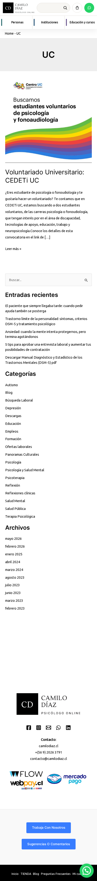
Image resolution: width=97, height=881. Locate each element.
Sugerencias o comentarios (48, 844)
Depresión (13, 408)
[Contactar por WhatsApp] (89, 8)
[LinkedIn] (68, 727)
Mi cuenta (79, 873)
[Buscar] (65, 7)
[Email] (48, 727)
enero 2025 (13, 554)
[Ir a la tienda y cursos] (77, 8)
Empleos (11, 431)
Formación (13, 439)
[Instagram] (38, 727)
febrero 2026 (15, 546)
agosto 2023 (14, 577)
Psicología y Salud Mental (24, 470)
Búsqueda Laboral (19, 400)
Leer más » (13, 249)
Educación (13, 424)
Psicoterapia (14, 478)
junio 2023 (13, 593)
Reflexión (12, 485)
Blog (8, 392)
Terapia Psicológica (20, 516)
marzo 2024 (14, 570)
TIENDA (25, 873)
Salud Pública (15, 509)
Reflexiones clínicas (20, 493)
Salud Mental (15, 501)
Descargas (13, 416)
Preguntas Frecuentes (56, 873)
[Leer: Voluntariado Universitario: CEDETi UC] (48, 119)
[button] (87, 871)
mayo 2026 (13, 539)
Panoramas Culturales (22, 454)
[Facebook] (28, 727)
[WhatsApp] (58, 727)
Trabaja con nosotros (48, 827)
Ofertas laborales (18, 447)
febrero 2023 (15, 608)
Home (9, 33)
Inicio (15, 873)
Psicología (13, 462)
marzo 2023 (14, 600)
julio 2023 (12, 585)
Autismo (11, 385)
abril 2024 (12, 562)
